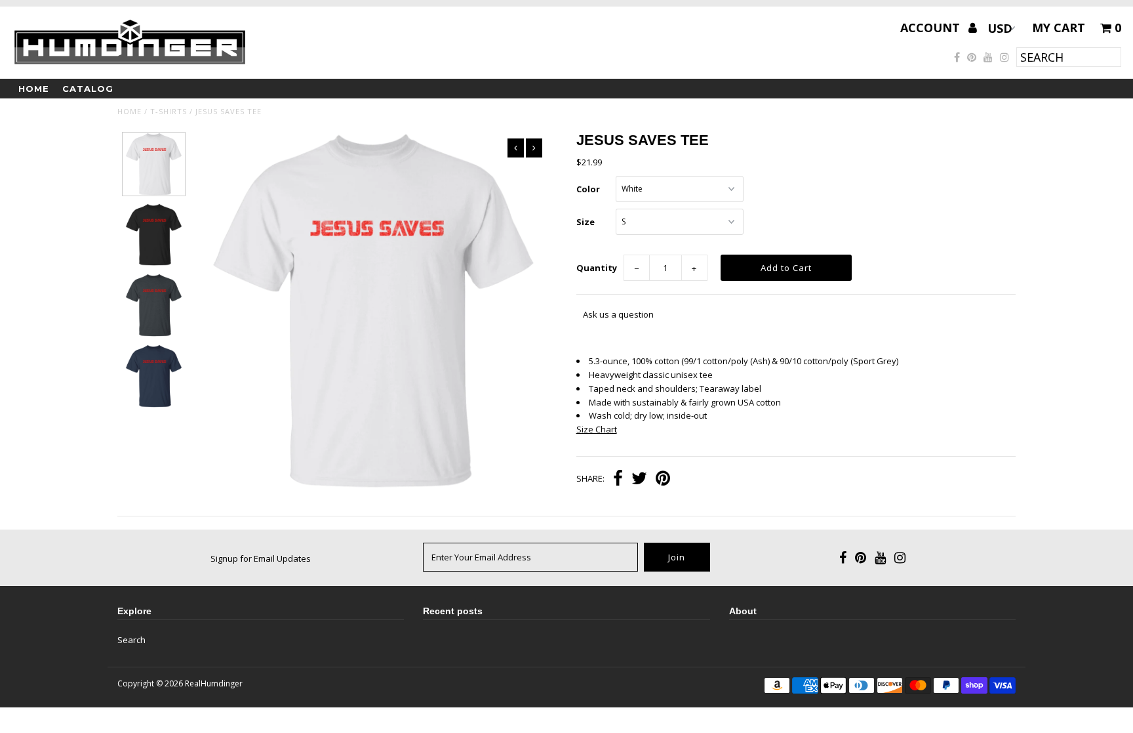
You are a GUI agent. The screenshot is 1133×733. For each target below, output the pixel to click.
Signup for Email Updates (260, 558)
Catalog (87, 88)
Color (588, 189)
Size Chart (596, 429)
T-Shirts (168, 111)
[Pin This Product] (663, 480)
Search (131, 640)
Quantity (596, 268)
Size (585, 222)
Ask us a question (618, 314)
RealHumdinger (214, 683)
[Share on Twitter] (639, 480)
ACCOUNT (931, 27)
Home (33, 88)
